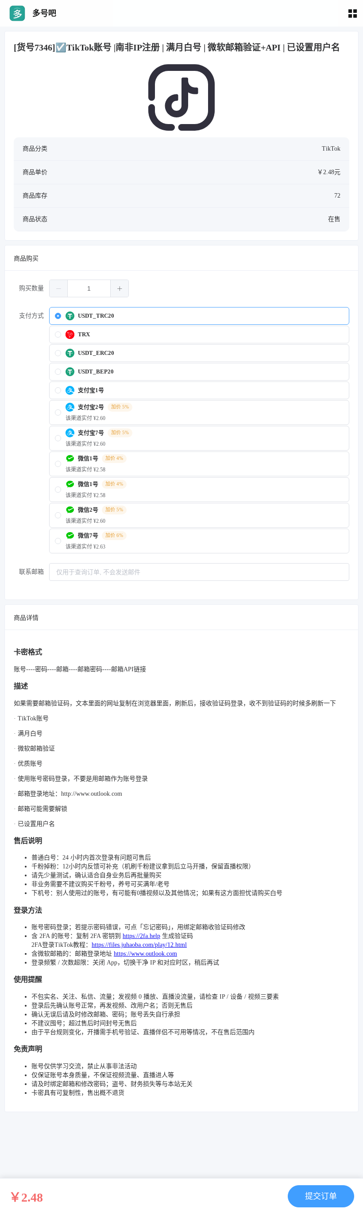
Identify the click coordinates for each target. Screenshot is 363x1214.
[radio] (199, 316)
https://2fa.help (141, 936)
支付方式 (31, 315)
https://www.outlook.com (145, 953)
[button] (59, 288)
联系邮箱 (31, 571)
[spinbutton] (89, 288)
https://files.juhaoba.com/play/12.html (139, 945)
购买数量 (31, 288)
